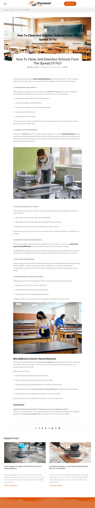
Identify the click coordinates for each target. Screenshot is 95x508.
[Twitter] (36, 428)
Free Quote (70, 4)
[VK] (42, 428)
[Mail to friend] (49, 428)
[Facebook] (39, 428)
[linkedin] (52, 428)
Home (6, 10)
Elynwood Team (54, 67)
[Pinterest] (45, 428)
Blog (11, 10)
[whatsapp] (56, 428)
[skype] (59, 428)
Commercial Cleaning (22, 10)
